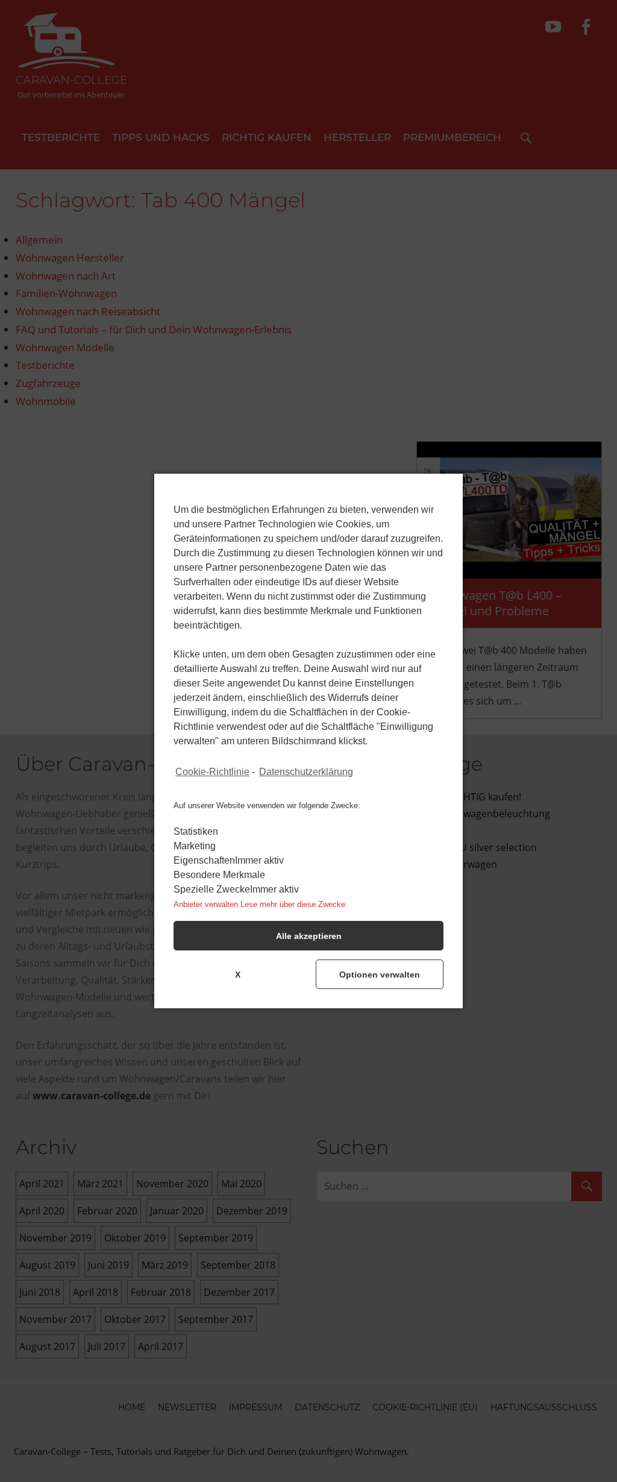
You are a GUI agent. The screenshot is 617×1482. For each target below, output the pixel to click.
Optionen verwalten (379, 974)
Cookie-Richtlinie (212, 772)
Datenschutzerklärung (306, 772)
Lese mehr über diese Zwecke (292, 904)
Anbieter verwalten (206, 904)
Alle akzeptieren (309, 936)
